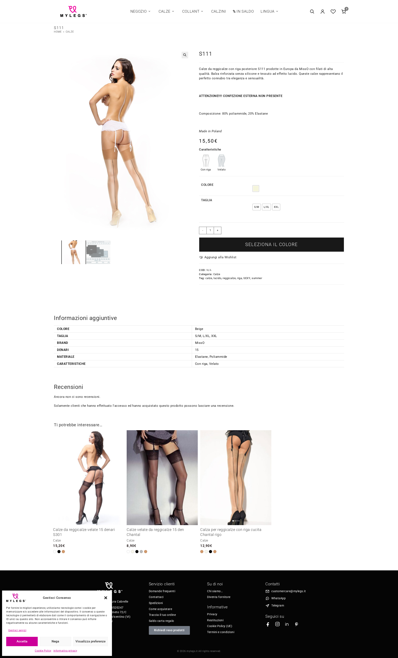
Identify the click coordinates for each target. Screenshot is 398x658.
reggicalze (229, 278)
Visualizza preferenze (90, 641)
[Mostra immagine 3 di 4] (89, 520)
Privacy (212, 614)
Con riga (201, 364)
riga (239, 278)
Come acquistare (160, 609)
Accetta (22, 641)
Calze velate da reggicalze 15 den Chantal (155, 532)
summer (257, 278)
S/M (198, 336)
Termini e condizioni (220, 632)
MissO (200, 343)
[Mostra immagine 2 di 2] (163, 520)
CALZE (164, 11)
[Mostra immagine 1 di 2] (161, 521)
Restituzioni (215, 620)
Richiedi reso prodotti (169, 630)
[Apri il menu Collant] (202, 11)
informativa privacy (65, 650)
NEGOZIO (138, 11)
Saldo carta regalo (161, 620)
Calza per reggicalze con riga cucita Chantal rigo (230, 532)
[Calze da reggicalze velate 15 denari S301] (88, 477)
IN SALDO (243, 11)
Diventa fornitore (219, 597)
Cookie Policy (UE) (219, 626)
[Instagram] (277, 624)
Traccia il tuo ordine (162, 614)
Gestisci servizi (17, 630)
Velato (214, 364)
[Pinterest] (296, 624)
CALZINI (218, 11)
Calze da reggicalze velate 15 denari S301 (84, 532)
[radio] (256, 188)
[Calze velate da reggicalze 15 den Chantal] (162, 477)
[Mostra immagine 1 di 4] (86, 521)
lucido (217, 278)
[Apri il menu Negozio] (149, 11)
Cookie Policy (43, 650)
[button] (106, 598)
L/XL (206, 336)
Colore (207, 185)
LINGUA (267, 11)
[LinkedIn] (287, 624)
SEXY (246, 278)
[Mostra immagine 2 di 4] (88, 520)
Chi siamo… (215, 591)
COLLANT (191, 11)
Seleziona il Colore (271, 244)
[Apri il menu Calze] (173, 11)
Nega (55, 641)
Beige (199, 329)
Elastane (201, 357)
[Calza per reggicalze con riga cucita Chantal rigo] (235, 477)
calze (208, 278)
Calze (70, 31)
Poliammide (218, 357)
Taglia (206, 200)
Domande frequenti (162, 591)
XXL (214, 336)
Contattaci (156, 597)
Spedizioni (156, 603)
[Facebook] (268, 624)
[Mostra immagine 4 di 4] (91, 520)
